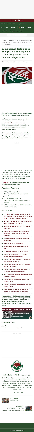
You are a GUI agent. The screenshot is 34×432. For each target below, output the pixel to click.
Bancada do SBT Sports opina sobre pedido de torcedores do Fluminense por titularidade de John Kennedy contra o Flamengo (18, 216)
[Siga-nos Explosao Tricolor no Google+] (17, 392)
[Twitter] (15, 20)
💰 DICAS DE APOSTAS (25, 27)
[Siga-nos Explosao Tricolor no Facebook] (11, 392)
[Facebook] (11, 20)
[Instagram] (22, 20)
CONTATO (4, 31)
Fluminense (11, 24)
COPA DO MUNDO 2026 (16, 31)
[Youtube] (18, 20)
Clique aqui (5, 182)
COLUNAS (4, 27)
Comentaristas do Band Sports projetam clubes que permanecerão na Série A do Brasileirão (16, 233)
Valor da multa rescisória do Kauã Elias (16, 251)
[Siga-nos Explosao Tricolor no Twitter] (14, 392)
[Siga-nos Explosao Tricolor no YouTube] (21, 392)
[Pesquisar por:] (17, 35)
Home (3, 24)
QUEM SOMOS (22, 24)
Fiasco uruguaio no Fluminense (13, 243)
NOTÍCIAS (13, 27)
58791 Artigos (26, 375)
